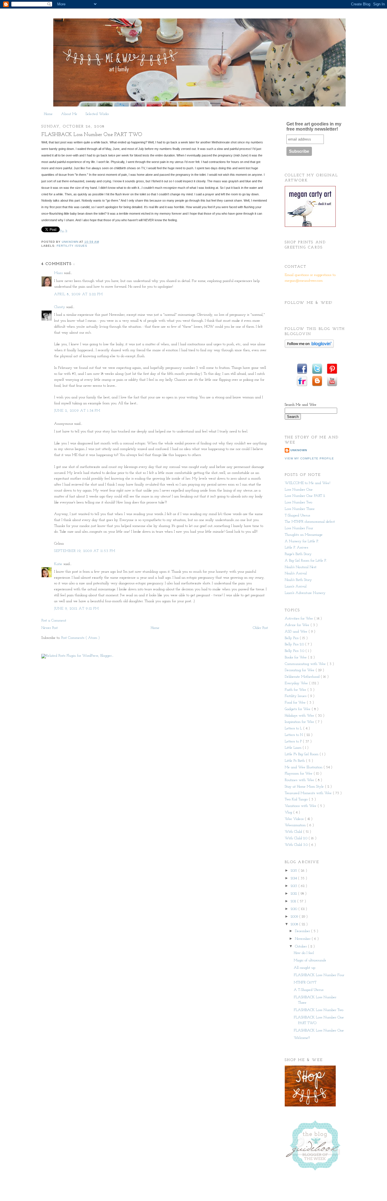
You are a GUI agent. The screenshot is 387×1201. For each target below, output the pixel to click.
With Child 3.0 (297, 845)
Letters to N (294, 735)
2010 (294, 909)
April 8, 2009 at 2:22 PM (78, 294)
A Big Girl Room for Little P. (306, 560)
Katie (58, 564)
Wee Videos (295, 819)
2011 (294, 901)
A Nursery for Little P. (302, 541)
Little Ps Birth (295, 761)
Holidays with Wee (300, 715)
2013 (294, 886)
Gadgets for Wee (298, 709)
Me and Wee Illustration (304, 767)
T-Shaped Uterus (297, 515)
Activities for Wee (299, 618)
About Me (69, 114)
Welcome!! (302, 1038)
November (303, 939)
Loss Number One (299, 489)
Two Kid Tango (297, 799)
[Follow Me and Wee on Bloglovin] (309, 347)
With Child (294, 832)
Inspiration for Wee (300, 722)
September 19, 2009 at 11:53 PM (85, 551)
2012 (294, 893)
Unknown (298, 450)
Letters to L (294, 728)
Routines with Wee (300, 780)
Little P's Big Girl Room (302, 754)
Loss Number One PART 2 (305, 496)
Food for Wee (296, 702)
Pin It (64, 231)
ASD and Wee (297, 631)
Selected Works (97, 114)
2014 (294, 878)
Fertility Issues (72, 245)
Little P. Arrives (296, 547)
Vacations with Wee (301, 806)
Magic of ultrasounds (310, 960)
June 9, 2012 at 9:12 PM (76, 608)
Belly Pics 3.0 (295, 651)
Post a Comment (53, 620)
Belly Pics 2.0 (295, 644)
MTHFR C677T (305, 982)
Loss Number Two (298, 502)
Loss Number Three (300, 509)
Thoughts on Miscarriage (304, 535)
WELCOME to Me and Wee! (307, 483)
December (303, 931)
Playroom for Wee (299, 773)
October (301, 946)
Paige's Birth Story (298, 554)
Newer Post (49, 628)
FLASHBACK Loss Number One (319, 1030)
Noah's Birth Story (298, 580)
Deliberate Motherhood (303, 677)
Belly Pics (292, 638)
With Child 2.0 (297, 838)
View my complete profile (309, 458)
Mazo (59, 273)
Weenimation (296, 825)
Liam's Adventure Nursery (305, 593)
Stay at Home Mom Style (305, 786)
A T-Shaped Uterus (309, 990)
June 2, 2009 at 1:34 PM (77, 411)
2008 (295, 924)
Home (48, 114)
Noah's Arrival (296, 573)
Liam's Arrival (296, 586)
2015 (294, 870)
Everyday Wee (297, 683)
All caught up (304, 968)
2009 (295, 916)
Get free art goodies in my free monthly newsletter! (313, 126)
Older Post (260, 628)
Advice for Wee (298, 625)
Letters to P (294, 741)
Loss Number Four (299, 528)
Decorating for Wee (300, 670)
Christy (60, 307)
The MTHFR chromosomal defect (310, 522)
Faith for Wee (296, 690)
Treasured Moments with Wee (309, 793)
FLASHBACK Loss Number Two (318, 1010)
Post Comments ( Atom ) (80, 638)
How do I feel (304, 953)
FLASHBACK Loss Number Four (319, 975)
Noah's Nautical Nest (300, 567)
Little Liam (294, 748)
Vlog (289, 812)
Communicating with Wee (306, 664)
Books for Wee (296, 657)
